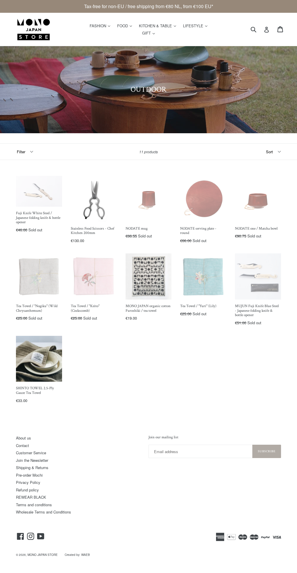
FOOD (126, 25)
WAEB (85, 555)
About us (23, 438)
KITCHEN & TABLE (159, 25)
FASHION (101, 25)
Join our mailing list (163, 437)
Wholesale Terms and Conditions (43, 512)
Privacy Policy (28, 482)
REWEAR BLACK (31, 497)
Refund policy (27, 490)
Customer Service (31, 452)
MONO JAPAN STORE (43, 555)
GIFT (150, 33)
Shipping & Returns (32, 467)
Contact (22, 445)
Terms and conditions (34, 504)
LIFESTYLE (196, 25)
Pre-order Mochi (29, 475)
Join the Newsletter (32, 460)
